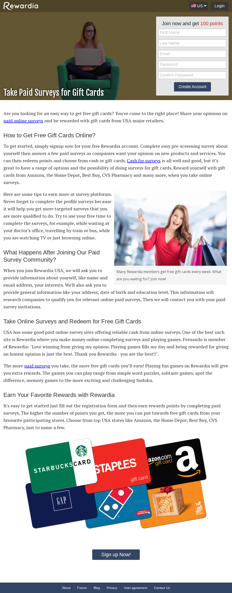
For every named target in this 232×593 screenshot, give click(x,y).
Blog (97, 588)
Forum (82, 588)
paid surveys (37, 366)
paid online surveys (23, 121)
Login (220, 6)
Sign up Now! (116, 554)
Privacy (112, 588)
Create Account (192, 86)
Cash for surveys (144, 160)
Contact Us (162, 588)
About (66, 588)
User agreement (135, 588)
